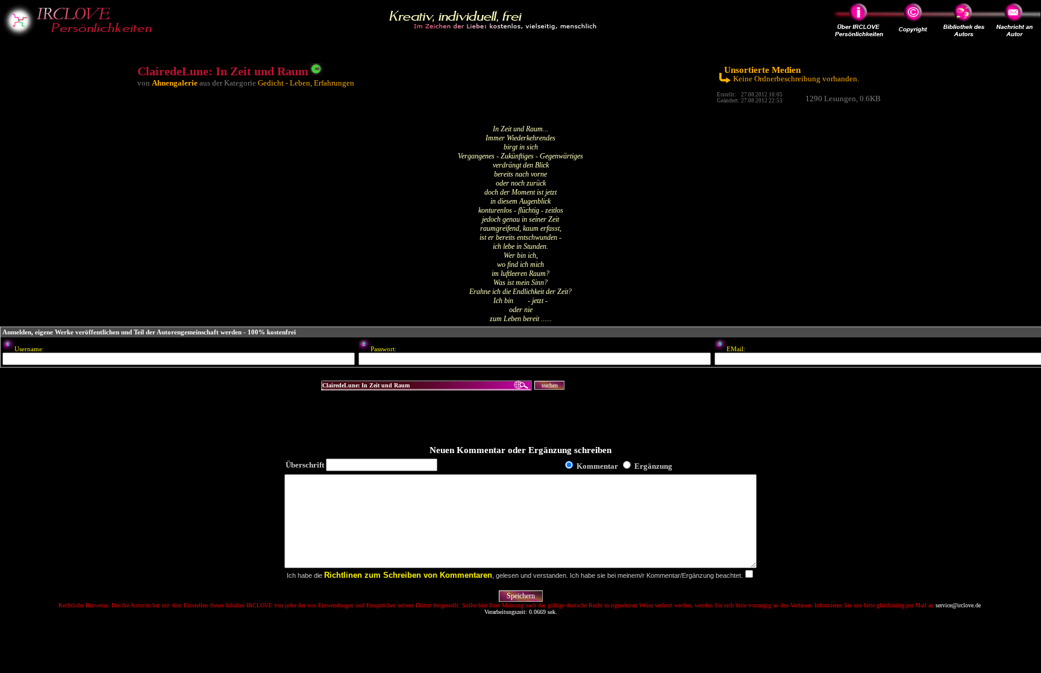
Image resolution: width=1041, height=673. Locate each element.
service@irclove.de (958, 605)
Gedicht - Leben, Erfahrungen (306, 82)
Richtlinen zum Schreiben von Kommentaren (408, 575)
